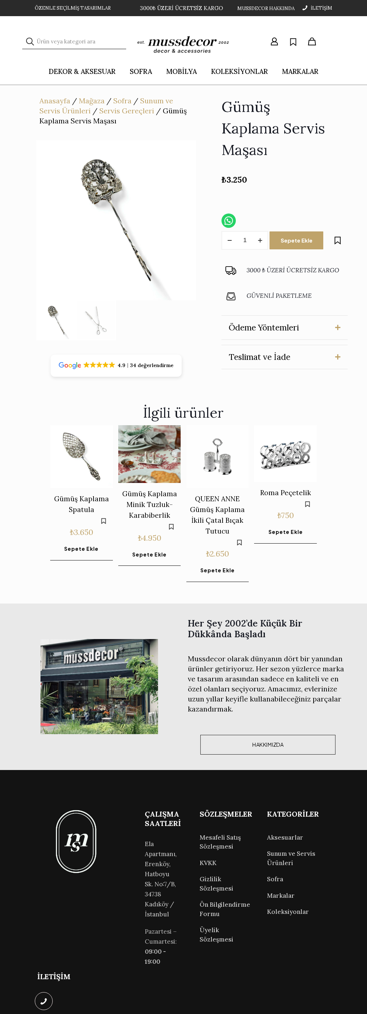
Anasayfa (54, 100)
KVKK (208, 863)
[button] (284, 327)
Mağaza (92, 100)
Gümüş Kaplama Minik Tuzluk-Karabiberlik (149, 504)
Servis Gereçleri (126, 110)
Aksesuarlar (285, 837)
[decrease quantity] (229, 240)
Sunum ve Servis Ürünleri (291, 858)
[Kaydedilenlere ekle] (338, 240)
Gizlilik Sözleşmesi (216, 883)
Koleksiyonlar (288, 912)
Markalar (281, 896)
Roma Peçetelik (285, 492)
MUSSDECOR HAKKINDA (266, 8)
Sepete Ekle (297, 240)
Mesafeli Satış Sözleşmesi (220, 842)
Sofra (122, 100)
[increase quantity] (260, 240)
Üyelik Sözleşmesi (216, 934)
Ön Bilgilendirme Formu (225, 909)
